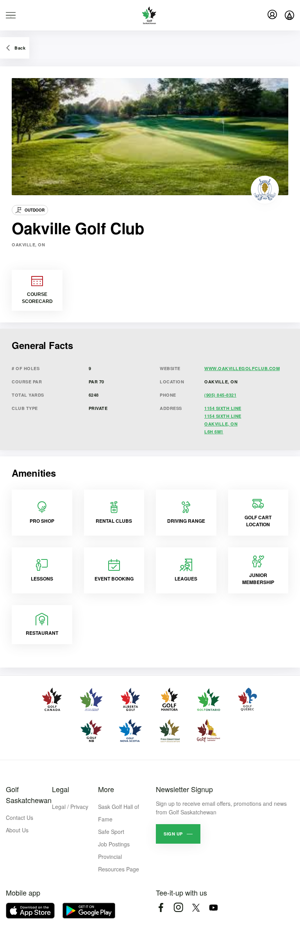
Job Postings (114, 844)
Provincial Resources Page (118, 863)
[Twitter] (196, 907)
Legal (60, 789)
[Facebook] (161, 907)
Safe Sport (111, 831)
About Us (17, 830)
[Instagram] (178, 907)
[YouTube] (213, 907)
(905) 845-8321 (220, 395)
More (106, 789)
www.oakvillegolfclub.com (242, 368)
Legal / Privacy (70, 806)
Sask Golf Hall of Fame (118, 813)
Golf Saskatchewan (29, 794)
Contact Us (19, 817)
